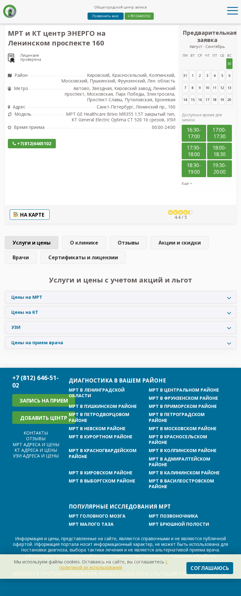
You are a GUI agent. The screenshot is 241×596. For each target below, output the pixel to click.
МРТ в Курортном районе (100, 437)
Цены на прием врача (37, 342)
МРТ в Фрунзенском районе (183, 398)
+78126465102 (139, 15)
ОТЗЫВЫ (36, 438)
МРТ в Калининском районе (184, 473)
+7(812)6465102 (33, 143)
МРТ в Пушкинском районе (103, 406)
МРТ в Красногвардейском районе (103, 453)
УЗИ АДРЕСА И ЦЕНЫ (36, 456)
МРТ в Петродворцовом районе (99, 417)
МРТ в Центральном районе (184, 390)
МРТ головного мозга (97, 516)
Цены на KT (24, 312)
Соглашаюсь (209, 568)
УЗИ (15, 327)
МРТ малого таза (91, 524)
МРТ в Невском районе (97, 428)
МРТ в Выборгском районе (102, 481)
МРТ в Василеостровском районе (181, 483)
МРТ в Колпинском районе (183, 450)
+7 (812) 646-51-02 (35, 381)
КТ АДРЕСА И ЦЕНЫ (35, 450)
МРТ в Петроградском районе (177, 417)
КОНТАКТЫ (36, 433)
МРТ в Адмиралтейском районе (179, 461)
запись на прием (43, 400)
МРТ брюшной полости (179, 524)
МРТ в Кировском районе (100, 473)
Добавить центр (43, 417)
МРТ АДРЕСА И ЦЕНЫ (36, 444)
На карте (32, 214)
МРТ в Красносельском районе (178, 439)
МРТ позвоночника (173, 516)
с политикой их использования (113, 564)
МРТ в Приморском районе (183, 406)
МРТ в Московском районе (183, 428)
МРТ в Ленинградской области (97, 392)
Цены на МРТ (26, 297)
